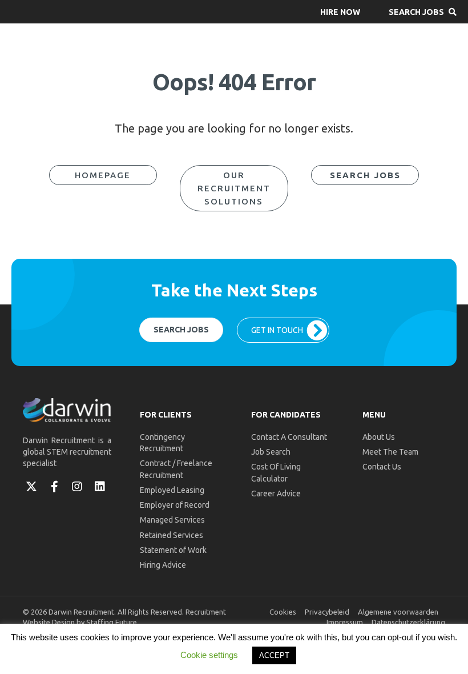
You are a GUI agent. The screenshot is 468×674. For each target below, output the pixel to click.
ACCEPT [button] (274, 655)
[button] (340, 11)
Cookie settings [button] (209, 655)
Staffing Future (111, 622)
